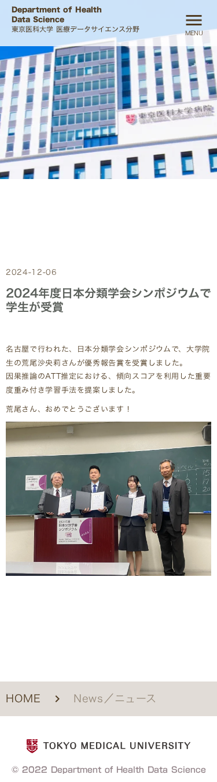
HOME (23, 698)
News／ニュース (115, 698)
